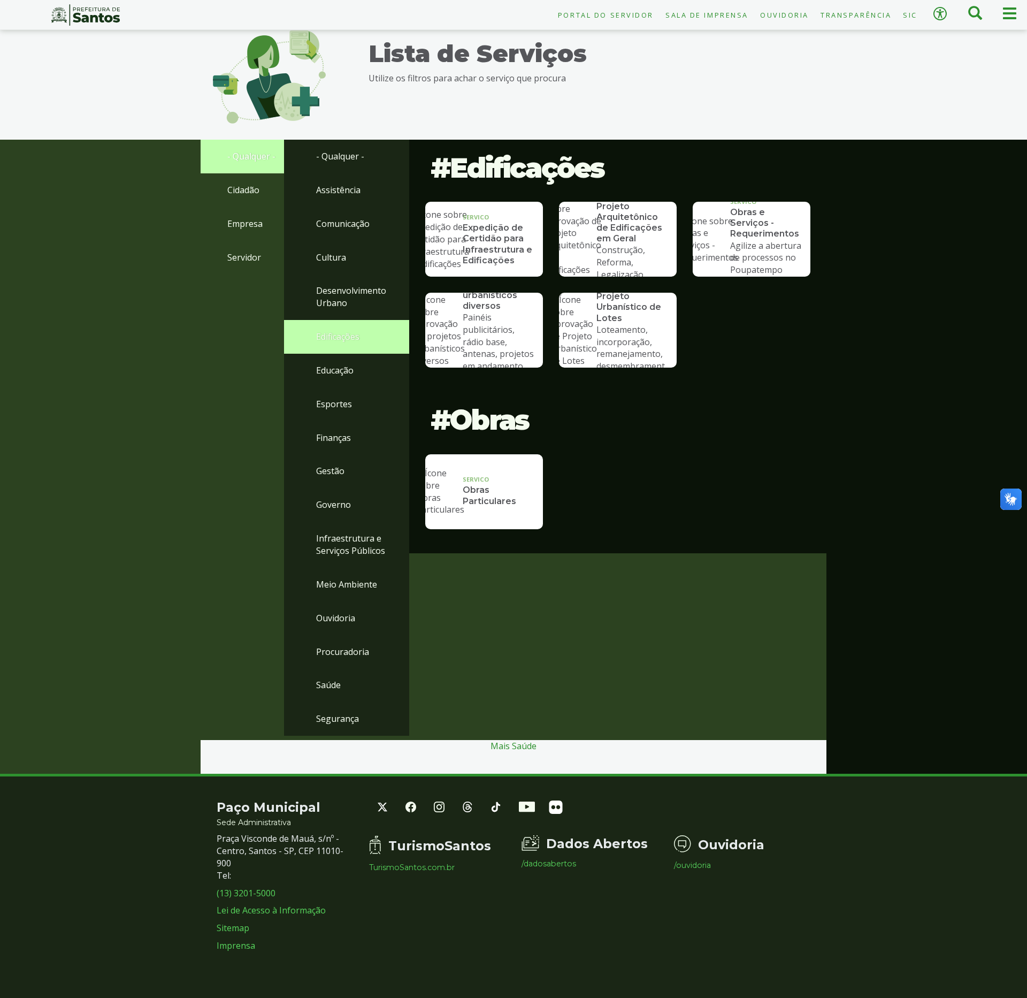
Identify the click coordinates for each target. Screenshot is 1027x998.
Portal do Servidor (606, 15)
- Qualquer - (251, 156)
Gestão (330, 471)
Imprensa (236, 945)
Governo (333, 505)
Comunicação (343, 224)
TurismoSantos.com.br (412, 867)
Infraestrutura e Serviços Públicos (350, 544)
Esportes (334, 404)
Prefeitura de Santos (85, 15)
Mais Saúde (513, 746)
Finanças (333, 438)
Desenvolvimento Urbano (351, 297)
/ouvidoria (692, 865)
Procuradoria (342, 652)
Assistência (338, 190)
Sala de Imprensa (706, 15)
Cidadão (243, 190)
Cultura (331, 257)
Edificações (337, 336)
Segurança (337, 719)
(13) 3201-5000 (246, 893)
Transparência (856, 15)
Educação (335, 370)
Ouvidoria (784, 15)
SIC (910, 15)
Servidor (244, 257)
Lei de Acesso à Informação (271, 910)
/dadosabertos (549, 863)
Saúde (328, 685)
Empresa (245, 224)
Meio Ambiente (346, 584)
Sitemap (233, 928)
